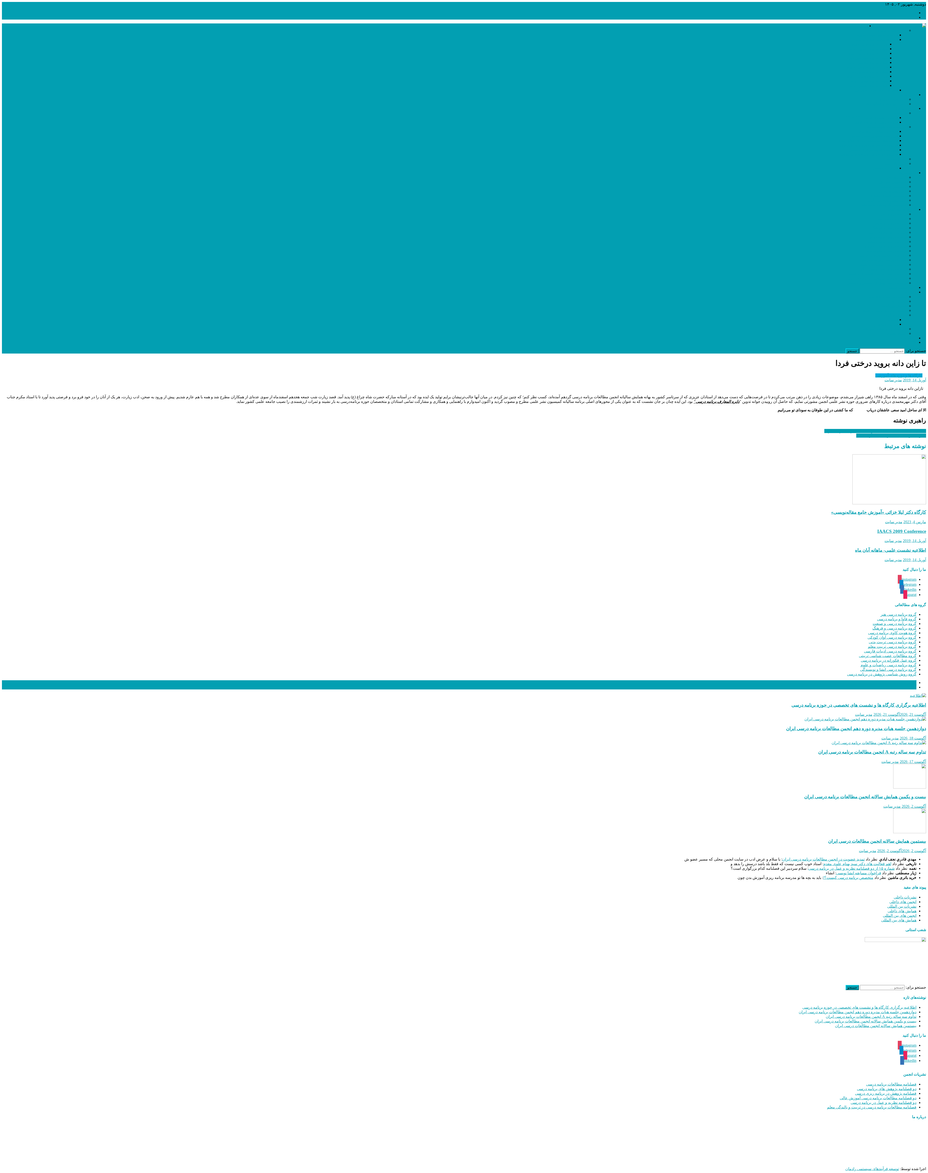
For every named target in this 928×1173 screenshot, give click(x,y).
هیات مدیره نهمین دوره (869, 81)
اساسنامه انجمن (884, 168)
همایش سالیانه (895, 315)
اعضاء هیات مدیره (892, 30)
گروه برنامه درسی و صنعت (894, 624)
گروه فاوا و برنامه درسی (896, 619)
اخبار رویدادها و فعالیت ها (886, 104)
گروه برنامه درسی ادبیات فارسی (890, 651)
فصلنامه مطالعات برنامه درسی (891, 1084)
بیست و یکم (887, 324)
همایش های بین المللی (898, 920)
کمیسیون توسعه (894, 186)
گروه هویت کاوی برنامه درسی (892, 633)
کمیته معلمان (896, 333)
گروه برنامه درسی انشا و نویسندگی (888, 669)
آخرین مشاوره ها (902, 687)
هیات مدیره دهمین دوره (868, 85)
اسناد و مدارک (905, 108)
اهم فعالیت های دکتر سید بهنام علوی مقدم (857, 864)
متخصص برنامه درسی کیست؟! (848, 878)
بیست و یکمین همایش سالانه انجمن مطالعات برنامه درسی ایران (865, 796)
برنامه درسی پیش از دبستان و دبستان (877, 283)
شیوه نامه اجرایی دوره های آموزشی (868, 145)
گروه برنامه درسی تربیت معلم (892, 646)
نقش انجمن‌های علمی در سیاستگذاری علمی (891, 436)
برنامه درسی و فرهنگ (889, 228)
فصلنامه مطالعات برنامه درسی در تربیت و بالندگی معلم (871, 1107)
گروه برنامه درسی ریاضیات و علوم (888, 665)
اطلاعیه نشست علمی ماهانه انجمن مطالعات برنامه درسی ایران (875, 431)
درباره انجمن (857, 26)
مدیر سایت (893, 380)
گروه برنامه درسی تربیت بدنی (892, 642)
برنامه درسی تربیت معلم (887, 241)
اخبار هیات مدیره (893, 99)
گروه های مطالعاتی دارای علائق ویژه (867, 140)
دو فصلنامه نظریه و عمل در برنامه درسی (883, 1103)
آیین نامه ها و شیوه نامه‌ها (886, 127)
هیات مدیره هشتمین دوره (867, 76)
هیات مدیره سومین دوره (867, 53)
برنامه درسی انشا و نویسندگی (883, 269)
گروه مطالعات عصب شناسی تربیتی (887, 656)
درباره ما (909, 17)
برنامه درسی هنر (893, 214)
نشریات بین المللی (901, 906)
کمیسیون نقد (896, 177)
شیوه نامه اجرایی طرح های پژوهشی (868, 154)
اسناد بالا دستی (895, 163)
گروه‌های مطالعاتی (901, 209)
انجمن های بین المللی (899, 915)
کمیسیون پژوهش (893, 191)
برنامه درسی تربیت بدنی (887, 237)
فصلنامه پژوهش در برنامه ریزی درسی (885, 1093)
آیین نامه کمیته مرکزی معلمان (873, 150)
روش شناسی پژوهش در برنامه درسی (876, 278)
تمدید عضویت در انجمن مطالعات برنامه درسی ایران (823, 859)
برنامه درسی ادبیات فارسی (885, 246)
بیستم (892, 320)
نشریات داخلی (905, 897)
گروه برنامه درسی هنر (898, 614)
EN (913, 342)
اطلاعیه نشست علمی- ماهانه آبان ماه (890, 550)
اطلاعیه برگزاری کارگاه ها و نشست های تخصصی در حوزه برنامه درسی (858, 705)
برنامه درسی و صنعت (889, 223)
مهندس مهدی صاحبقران (866, 1160)
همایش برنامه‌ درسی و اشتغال (883, 310)
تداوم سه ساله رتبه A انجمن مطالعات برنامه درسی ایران (872, 751)
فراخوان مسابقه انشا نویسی (858, 873)
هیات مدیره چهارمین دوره (866, 58)
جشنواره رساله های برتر (887, 297)
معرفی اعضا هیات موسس (876, 90)
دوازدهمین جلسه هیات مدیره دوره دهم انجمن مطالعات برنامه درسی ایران (856, 728)
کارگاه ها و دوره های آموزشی (898, 375)
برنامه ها (900, 113)
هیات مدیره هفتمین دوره (867, 72)
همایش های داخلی (902, 911)
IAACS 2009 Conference (901, 531)
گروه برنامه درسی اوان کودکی (892, 637)
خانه (913, 13)
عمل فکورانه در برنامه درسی (883, 260)
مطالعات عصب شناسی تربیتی (882, 255)
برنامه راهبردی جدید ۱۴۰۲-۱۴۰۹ (871, 118)
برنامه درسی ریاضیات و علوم (883, 264)
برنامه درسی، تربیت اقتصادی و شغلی (877, 274)
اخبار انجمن (907, 95)
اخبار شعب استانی (901, 287)
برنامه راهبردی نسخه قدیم (876, 122)
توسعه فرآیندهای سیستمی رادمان (872, 1169)
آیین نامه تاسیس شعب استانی (873, 136)
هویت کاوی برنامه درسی (887, 232)
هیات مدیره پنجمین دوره (868, 62)
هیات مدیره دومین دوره (868, 49)
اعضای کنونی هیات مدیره (877, 35)
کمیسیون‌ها (907, 173)
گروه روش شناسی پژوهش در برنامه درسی (881, 674)
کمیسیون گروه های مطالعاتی (883, 205)
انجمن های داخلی (902, 902)
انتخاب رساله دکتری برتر (877, 131)
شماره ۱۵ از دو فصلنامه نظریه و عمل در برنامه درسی (851, 868)
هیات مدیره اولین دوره (869, 44)
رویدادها (910, 292)
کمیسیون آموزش (893, 182)
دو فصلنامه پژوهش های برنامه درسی (886, 1089)
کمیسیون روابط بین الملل (886, 200)
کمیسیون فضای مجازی (888, 196)
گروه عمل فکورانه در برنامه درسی (888, 660)
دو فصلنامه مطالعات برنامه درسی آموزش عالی (878, 1098)
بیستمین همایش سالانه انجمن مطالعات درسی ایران (877, 841)
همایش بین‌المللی (893, 306)
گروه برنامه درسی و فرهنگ (894, 628)
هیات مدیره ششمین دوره (867, 67)
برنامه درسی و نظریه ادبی (886, 251)
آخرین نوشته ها (904, 683)
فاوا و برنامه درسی (891, 219)
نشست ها (899, 301)
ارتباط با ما (907, 338)
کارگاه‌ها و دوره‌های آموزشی (884, 329)
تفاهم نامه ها (896, 159)
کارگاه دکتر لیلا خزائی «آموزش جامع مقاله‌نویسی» (878, 512)
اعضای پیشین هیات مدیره (876, 39)
